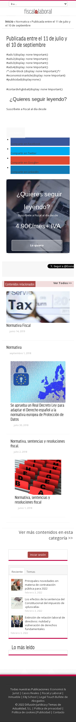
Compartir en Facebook (25, 144)
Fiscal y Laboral (51, 693)
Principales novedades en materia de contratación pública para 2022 (41, 584)
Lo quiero (16, 133)
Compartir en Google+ (25, 162)
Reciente (17, 572)
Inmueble (14, 697)
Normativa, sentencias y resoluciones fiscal (32, 499)
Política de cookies (23, 712)
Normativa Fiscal (18, 325)
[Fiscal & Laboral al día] (38, 11)
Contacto (58, 712)
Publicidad (43, 712)
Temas (31, 572)
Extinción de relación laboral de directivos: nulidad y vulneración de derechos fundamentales (45, 623)
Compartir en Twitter (24, 153)
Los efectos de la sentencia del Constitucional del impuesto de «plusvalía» (45, 603)
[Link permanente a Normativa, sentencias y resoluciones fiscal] (38, 477)
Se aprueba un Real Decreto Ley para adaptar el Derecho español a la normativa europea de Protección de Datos (37, 412)
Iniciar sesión (38, 555)
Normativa (22, 21)
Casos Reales (30, 693)
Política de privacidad (47, 708)
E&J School (30, 697)
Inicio (9, 21)
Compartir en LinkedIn (25, 172)
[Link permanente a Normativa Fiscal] (38, 307)
